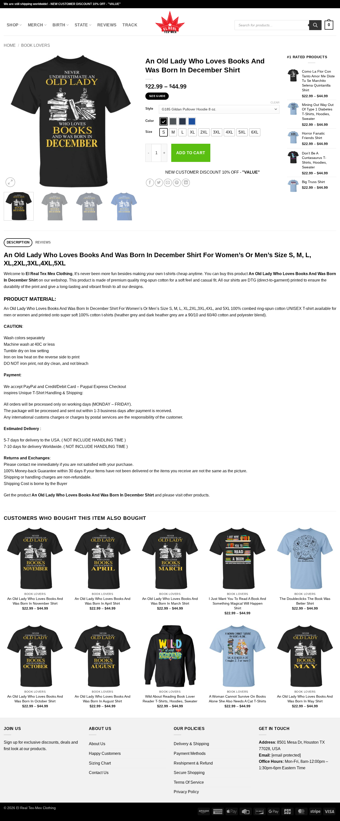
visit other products (192, 495)
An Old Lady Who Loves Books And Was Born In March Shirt (170, 601)
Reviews (106, 25)
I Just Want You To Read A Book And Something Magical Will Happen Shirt (237, 603)
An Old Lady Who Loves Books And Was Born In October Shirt (35, 698)
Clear (275, 102)
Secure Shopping (189, 773)
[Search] (315, 25)
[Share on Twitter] (159, 183)
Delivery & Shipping (191, 744)
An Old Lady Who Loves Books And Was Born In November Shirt (35, 601)
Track (129, 25)
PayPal (29, 387)
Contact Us (99, 773)
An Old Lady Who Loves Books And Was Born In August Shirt (102, 698)
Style (149, 108)
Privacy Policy (186, 792)
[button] (329, 25)
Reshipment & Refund (193, 763)
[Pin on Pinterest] (177, 183)
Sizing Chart (100, 763)
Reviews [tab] (43, 242)
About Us (97, 744)
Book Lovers (35, 45)
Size (148, 132)
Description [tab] (18, 242)
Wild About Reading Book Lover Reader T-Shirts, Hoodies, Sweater (170, 698)
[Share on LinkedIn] (186, 183)
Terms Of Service (189, 782)
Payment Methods (190, 753)
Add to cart (190, 153)
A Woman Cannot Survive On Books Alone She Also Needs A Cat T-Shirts (237, 698)
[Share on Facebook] (150, 183)
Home (10, 45)
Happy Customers (105, 753)
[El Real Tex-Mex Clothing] (170, 22)
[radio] (163, 121)
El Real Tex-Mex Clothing (36, 808)
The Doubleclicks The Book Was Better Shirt (305, 601)
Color (149, 121)
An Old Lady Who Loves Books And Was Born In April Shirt (102, 601)
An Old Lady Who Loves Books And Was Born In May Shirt (305, 698)
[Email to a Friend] (168, 183)
